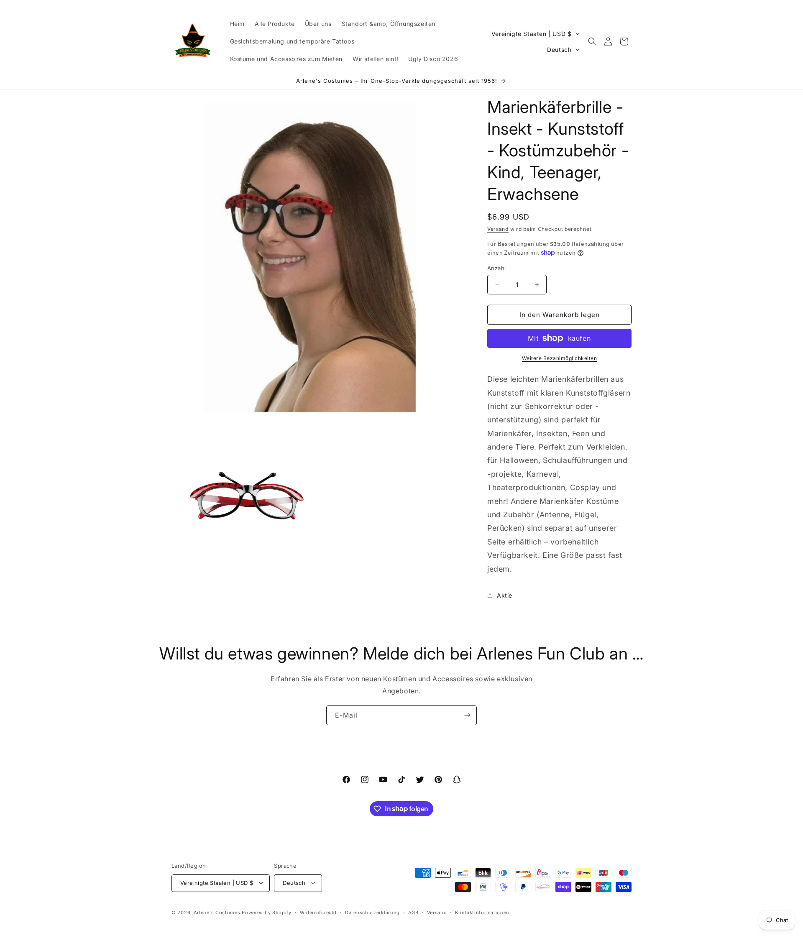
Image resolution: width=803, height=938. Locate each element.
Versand (498, 229)
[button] (592, 41)
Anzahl (496, 268)
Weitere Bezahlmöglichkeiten (559, 358)
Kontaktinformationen (482, 912)
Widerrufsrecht (318, 912)
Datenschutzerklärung (372, 912)
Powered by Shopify (267, 912)
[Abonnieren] (467, 715)
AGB (413, 912)
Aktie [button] (504, 595)
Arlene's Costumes (217, 912)
